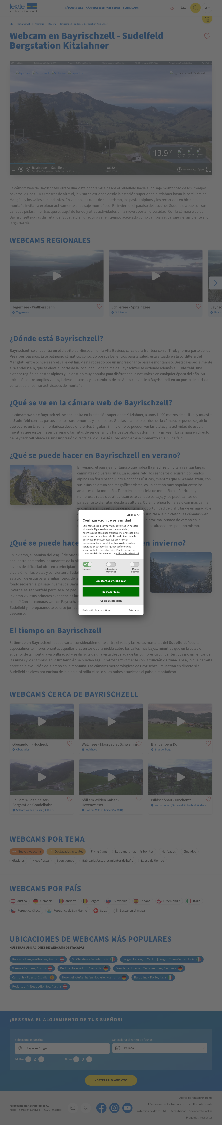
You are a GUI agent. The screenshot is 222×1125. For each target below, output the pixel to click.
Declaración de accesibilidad (97, 610)
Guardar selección (111, 601)
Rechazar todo (111, 592)
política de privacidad (127, 553)
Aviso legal (134, 610)
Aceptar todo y (111, 581)
